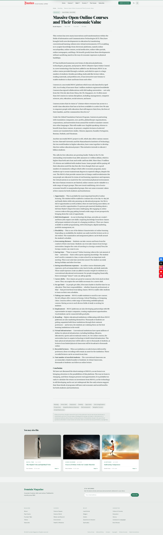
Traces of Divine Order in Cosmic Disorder (80, 465)
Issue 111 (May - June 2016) (68, 12)
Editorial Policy (100, 532)
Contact (108, 532)
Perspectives (57, 407)
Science (70, 3)
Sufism (85, 517)
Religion (85, 514)
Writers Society (123, 532)
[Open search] (133, 3)
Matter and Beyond (59, 517)
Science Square (58, 511)
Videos (26, 519)
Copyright (114, 532)
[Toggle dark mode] (137, 3)
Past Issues (93, 3)
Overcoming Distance (99, 404)
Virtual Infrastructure (59, 410)
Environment (57, 519)
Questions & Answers (89, 519)
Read (56, 468)
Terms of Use (91, 532)
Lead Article (86, 511)
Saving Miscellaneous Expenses (71, 407)
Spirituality (86, 522)
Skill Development (85, 407)
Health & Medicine (59, 522)
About (26, 511)
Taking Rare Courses (98, 407)
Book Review (116, 522)
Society (84, 3)
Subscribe (101, 3)
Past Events (27, 514)
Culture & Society (118, 511)
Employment (73, 404)
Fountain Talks (28, 517)
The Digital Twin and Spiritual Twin (38, 465)
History (115, 517)
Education (115, 514)
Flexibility (80, 404)
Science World (58, 514)
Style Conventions (134, 532)
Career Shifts (64, 404)
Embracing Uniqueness (112, 465)
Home (63, 3)
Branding (56, 404)
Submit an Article (124, 3)
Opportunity (88, 404)
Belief (77, 3)
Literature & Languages (119, 519)
